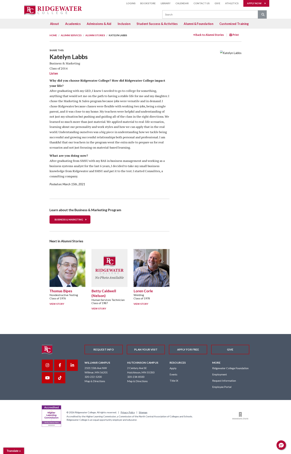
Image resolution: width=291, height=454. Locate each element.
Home (53, 35)
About (54, 24)
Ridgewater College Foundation (230, 368)
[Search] (262, 14)
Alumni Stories (95, 35)
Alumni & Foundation (198, 24)
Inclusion (124, 24)
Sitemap (143, 412)
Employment (219, 374)
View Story (57, 303)
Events (173, 374)
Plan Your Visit (145, 349)
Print (235, 34)
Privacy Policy (128, 412)
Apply (173, 368)
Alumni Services (71, 35)
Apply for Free (188, 349)
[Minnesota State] (240, 416)
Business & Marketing (69, 219)
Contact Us (201, 3)
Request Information (224, 380)
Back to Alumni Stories (209, 34)
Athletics (232, 3)
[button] (281, 445)
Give (217, 3)
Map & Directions (95, 381)
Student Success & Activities (157, 24)
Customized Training (234, 24)
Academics (73, 24)
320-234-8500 (135, 376)
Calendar (182, 3)
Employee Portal (221, 386)
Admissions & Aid (99, 24)
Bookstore (148, 3)
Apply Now (254, 3)
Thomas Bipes (61, 291)
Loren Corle (143, 291)
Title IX (174, 380)
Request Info (103, 349)
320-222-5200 (93, 376)
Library (166, 3)
